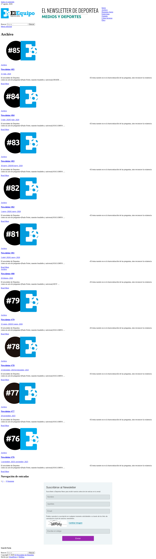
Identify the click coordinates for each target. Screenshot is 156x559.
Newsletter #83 (8, 161)
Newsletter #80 (8, 273)
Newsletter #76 (8, 457)
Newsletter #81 (8, 253)
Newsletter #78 (8, 365)
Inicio (104, 8)
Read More (5, 84)
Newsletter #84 (8, 115)
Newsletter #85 (8, 69)
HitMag (21, 557)
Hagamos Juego (107, 12)
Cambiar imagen (75, 523)
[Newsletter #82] (78, 189)
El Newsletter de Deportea (24, 555)
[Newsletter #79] (78, 301)
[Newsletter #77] (78, 393)
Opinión (105, 16)
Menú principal (6, 26)
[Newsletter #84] (78, 97)
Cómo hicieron (107, 18)
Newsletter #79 (8, 319)
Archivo (105, 10)
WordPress (13, 557)
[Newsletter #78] (78, 347)
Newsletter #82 (8, 207)
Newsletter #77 (8, 411)
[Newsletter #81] (78, 234)
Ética (103, 20)
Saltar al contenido (7, 2)
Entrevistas (106, 14)
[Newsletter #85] (78, 51)
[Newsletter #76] (78, 439)
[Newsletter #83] (78, 143)
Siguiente (10, 481)
